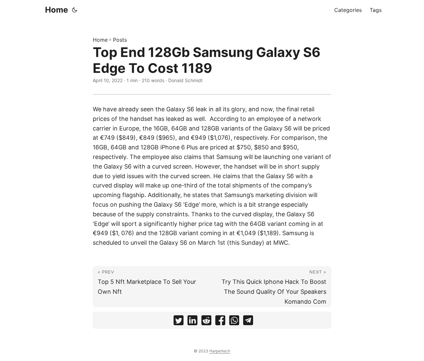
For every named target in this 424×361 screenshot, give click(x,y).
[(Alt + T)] (75, 10)
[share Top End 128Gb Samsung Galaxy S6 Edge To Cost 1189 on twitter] (179, 321)
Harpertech (219, 350)
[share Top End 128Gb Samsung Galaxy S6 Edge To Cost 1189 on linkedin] (192, 321)
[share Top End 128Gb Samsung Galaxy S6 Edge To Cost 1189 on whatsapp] (234, 321)
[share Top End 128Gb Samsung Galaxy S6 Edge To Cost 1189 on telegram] (248, 321)
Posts (120, 39)
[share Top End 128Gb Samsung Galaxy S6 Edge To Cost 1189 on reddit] (206, 321)
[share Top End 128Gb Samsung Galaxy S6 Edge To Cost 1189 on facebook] (220, 321)
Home (56, 10)
